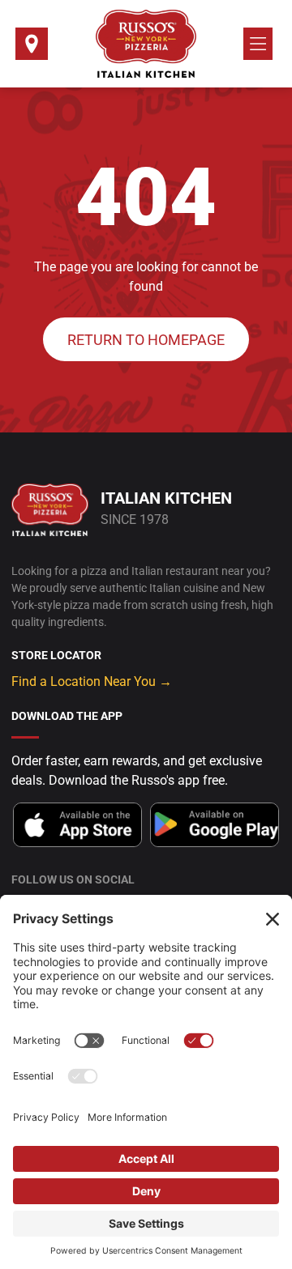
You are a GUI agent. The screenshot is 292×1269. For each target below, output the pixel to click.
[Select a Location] (31, 49)
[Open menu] (258, 44)
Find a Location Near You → (91, 681)
